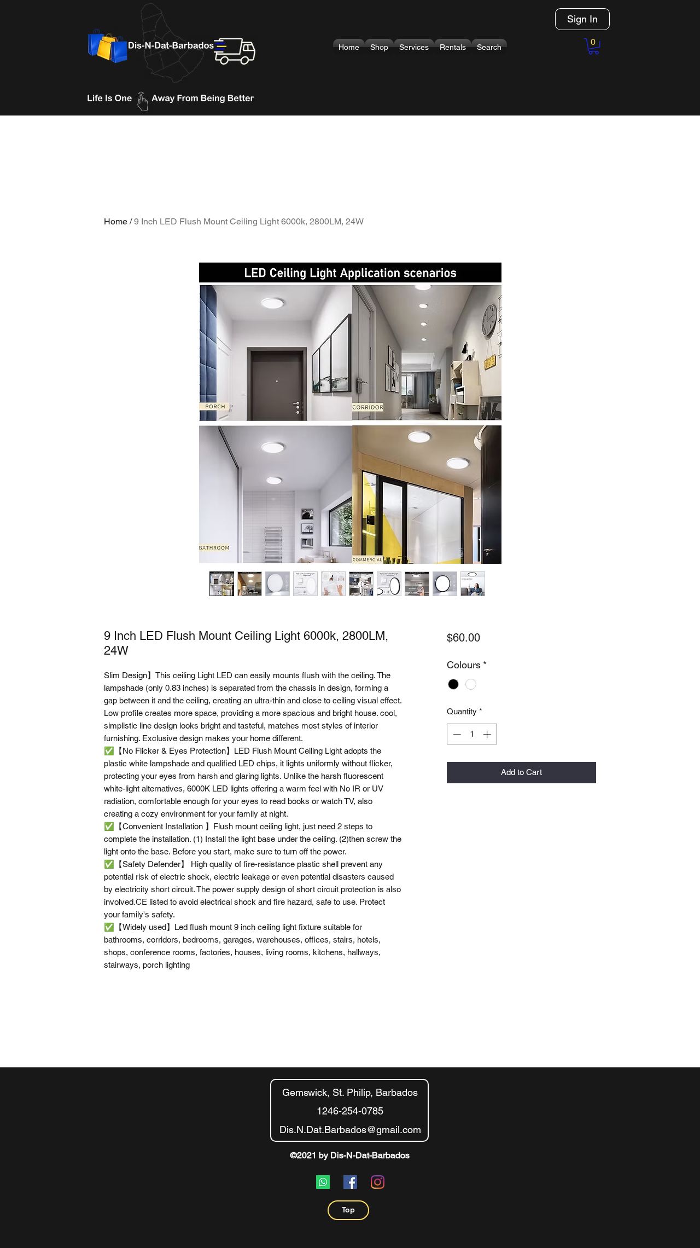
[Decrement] (455, 734)
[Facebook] (350, 1182)
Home (115, 221)
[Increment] (488, 734)
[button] (379, 47)
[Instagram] (377, 1182)
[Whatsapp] (323, 1182)
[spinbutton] (472, 734)
